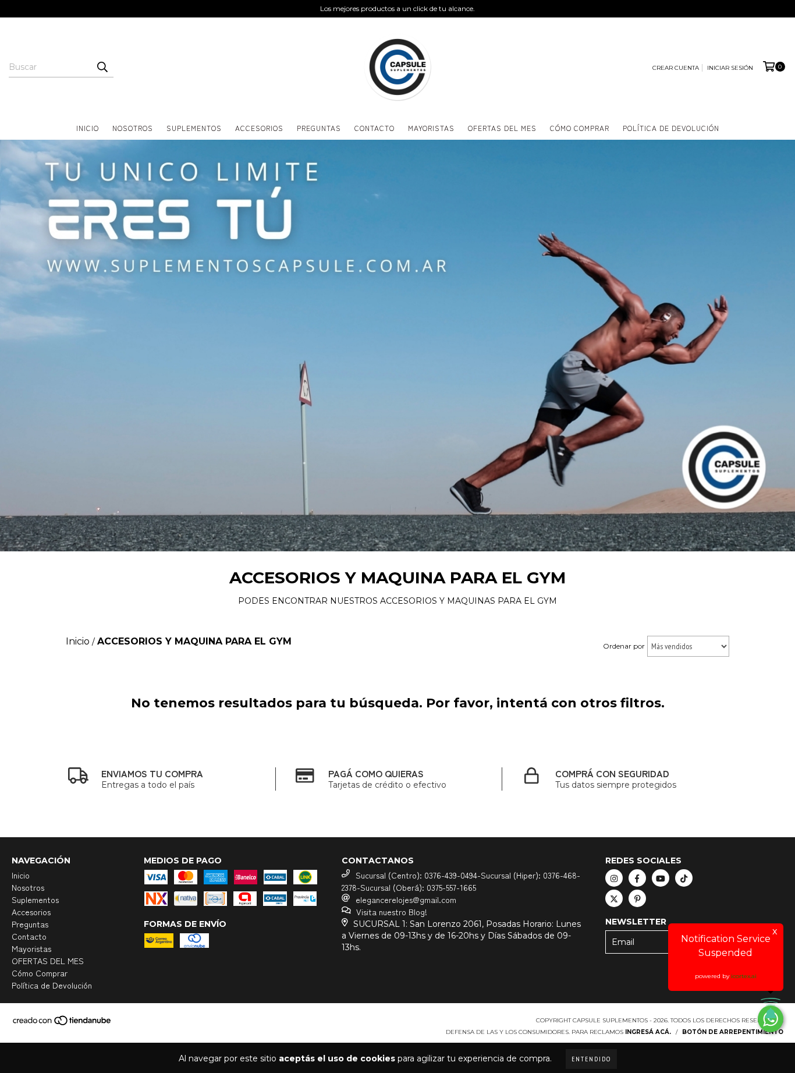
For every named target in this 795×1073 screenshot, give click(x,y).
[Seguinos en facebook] (637, 878)
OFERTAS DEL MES (502, 128)
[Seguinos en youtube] (660, 878)
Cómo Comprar (579, 128)
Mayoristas (431, 128)
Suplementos (194, 128)
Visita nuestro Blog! (391, 912)
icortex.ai (744, 976)
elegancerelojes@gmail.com (406, 899)
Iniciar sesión (730, 68)
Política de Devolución (671, 128)
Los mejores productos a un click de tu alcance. (397, 8)
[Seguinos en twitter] (614, 898)
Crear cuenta (675, 68)
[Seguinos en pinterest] (637, 898)
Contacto (374, 128)
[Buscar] (101, 66)
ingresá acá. (648, 1032)
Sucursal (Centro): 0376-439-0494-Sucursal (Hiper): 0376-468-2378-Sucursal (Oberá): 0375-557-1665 (461, 881)
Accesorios (259, 128)
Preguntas (319, 128)
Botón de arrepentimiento (732, 1032)
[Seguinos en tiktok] (684, 878)
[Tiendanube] (62, 1024)
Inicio (87, 128)
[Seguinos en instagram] (614, 878)
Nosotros (132, 128)
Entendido (591, 1058)
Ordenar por (624, 646)
